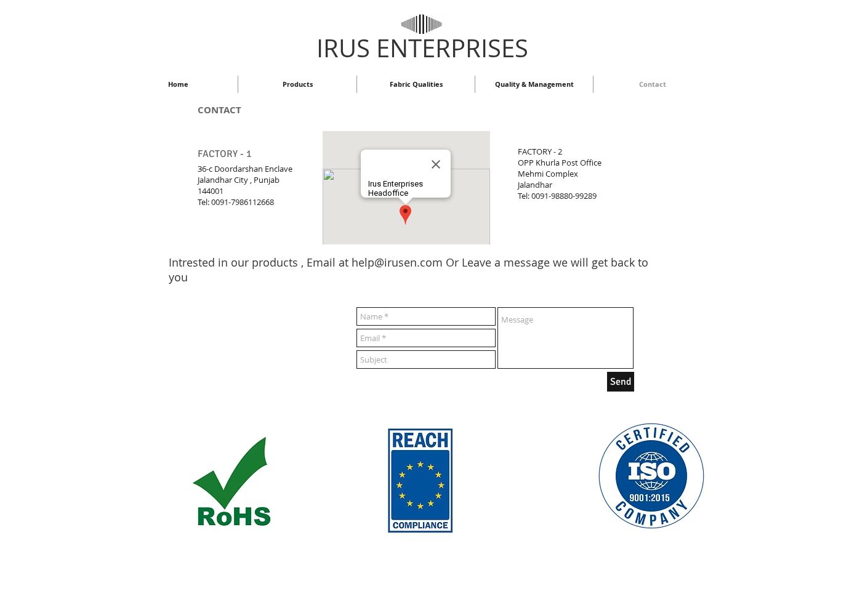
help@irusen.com (397, 262)
